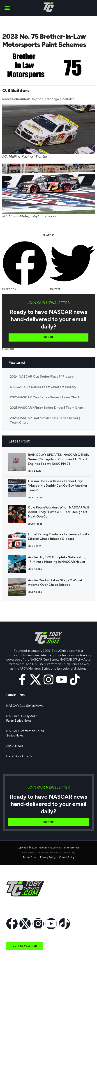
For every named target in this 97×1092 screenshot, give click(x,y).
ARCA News (14, 746)
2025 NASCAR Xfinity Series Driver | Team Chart (47, 408)
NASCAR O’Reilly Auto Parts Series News (21, 718)
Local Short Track (19, 756)
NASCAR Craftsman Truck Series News (25, 733)
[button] (7, 8)
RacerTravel (14, 1070)
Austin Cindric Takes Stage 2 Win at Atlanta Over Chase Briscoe (55, 582)
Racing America (17, 1039)
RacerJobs (14, 1060)
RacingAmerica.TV (19, 1049)
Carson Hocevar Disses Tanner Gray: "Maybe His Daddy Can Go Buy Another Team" (57, 485)
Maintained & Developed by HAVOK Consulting (48, 852)
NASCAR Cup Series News (24, 706)
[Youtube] (61, 679)
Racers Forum (16, 1080)
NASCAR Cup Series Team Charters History (43, 387)
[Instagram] (48, 679)
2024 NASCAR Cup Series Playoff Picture (42, 376)
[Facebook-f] (22, 679)
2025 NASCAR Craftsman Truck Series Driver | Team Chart (45, 420)
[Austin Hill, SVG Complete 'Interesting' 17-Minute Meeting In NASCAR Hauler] (16, 563)
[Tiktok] (74, 679)
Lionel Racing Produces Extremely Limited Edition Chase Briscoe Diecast (60, 536)
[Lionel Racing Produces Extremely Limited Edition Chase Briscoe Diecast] (16, 540)
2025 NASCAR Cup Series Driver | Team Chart (44, 397)
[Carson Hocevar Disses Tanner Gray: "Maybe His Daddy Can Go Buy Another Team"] (16, 488)
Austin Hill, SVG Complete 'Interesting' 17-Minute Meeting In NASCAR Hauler (57, 559)
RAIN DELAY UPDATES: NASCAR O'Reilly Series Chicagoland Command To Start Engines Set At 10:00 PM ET (58, 459)
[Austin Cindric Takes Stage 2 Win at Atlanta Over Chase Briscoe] (16, 586)
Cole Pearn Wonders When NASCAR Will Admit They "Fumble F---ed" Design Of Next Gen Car (58, 512)
